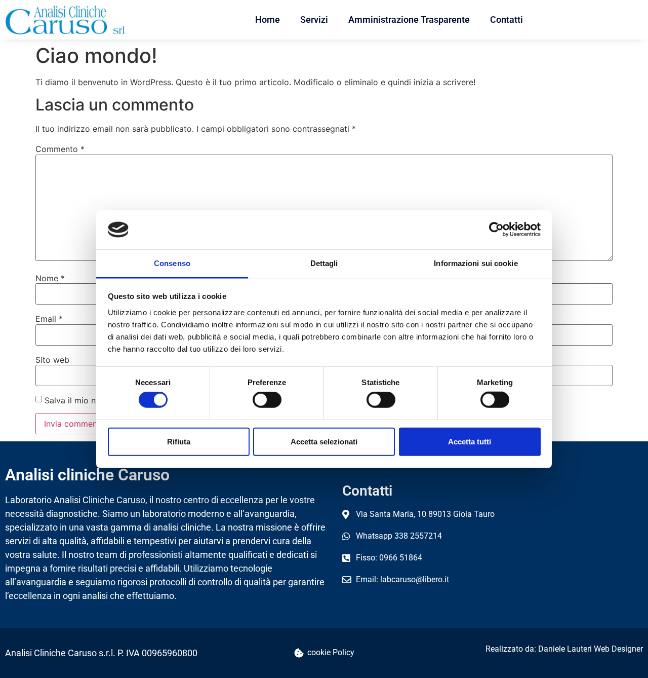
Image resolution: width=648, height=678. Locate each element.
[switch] (267, 400)
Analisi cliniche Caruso (87, 474)
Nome (50, 278)
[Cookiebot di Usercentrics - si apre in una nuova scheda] (496, 229)
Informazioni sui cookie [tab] (475, 263)
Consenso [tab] (172, 263)
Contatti (506, 19)
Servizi (314, 19)
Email (49, 319)
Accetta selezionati (324, 441)
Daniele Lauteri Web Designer (590, 649)
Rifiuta (178, 441)
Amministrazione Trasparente (409, 19)
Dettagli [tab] (324, 263)
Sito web (52, 360)
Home (267, 19)
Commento (60, 149)
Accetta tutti (469, 441)
